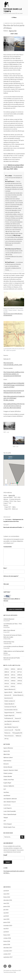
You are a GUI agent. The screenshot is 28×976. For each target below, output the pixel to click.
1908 (13, 680)
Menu (14, 17)
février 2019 (7, 935)
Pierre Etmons (9, 735)
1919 (13, 683)
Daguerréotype (9, 712)
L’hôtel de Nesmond (9, 619)
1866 (6, 672)
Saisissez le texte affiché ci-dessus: (12, 599)
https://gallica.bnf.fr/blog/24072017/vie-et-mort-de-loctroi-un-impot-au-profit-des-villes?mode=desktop (14, 405)
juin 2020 (6, 909)
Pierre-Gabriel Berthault (10, 814)
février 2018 (7, 941)
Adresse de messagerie (11, 576)
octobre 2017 (7, 954)
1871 (13, 672)
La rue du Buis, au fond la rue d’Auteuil (13, 646)
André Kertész (7, 760)
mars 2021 (6, 903)
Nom (5, 568)
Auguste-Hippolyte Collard (11, 770)
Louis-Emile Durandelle (10, 811)
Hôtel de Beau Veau (9, 641)
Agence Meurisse (9, 689)
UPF (6, 738)
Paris (17, 730)
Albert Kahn (18, 692)
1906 (19, 677)
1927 (6, 686)
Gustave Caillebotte (9, 786)
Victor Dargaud (8, 824)
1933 (13, 686)
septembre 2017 (8, 957)
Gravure (18, 718)
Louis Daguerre (8, 808)
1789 (6, 669)
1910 (6, 683)
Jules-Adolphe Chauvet (11, 727)
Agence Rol (12, 31)
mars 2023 (6, 894)
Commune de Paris (10, 706)
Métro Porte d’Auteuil (9, 630)
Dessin (18, 712)
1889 (6, 675)
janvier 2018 (7, 944)
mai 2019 (6, 928)
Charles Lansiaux (9, 701)
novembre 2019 (8, 925)
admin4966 (19, 23)
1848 (13, 669)
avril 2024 (6, 890)
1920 (19, 683)
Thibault (6, 817)
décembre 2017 (8, 947)
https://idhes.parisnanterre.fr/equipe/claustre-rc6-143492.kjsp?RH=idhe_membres (14, 398)
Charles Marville (9, 704)
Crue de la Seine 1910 (10, 709)
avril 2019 (6, 932)
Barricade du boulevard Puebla (12, 658)
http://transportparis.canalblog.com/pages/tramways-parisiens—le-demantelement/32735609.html (14, 374)
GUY (5, 789)
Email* (5, 855)
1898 (19, 675)
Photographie (17, 733)
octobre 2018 (7, 938)
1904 (13, 677)
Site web (6, 584)
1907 (6, 680)
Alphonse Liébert (8, 757)
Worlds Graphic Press (9, 827)
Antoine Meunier (18, 695)
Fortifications (8, 718)
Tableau (18, 735)
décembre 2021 (8, 900)
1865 (19, 669)
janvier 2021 (7, 906)
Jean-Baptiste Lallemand (11, 721)
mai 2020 (6, 913)
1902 (6, 677)
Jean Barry (7, 724)
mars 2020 (6, 919)
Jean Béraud (7, 795)
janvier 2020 (7, 922)
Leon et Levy (8, 730)
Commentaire (8, 546)
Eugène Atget (9, 715)
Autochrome (8, 698)
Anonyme (7, 695)
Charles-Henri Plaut (9, 779)
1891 (13, 675)
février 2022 (7, 897)
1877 (19, 672)
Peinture (7, 733)
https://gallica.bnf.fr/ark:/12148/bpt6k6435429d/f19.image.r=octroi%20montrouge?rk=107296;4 (14, 385)
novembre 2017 (8, 951)
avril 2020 (6, 916)
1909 (19, 680)
